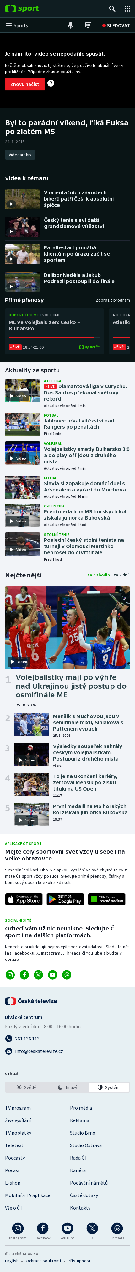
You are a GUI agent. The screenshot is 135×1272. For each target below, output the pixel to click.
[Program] (88, 25)
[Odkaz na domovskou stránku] (31, 8)
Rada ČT (79, 1158)
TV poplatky (18, 1133)
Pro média (81, 1108)
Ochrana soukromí (43, 1261)
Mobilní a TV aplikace (27, 1195)
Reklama (79, 1120)
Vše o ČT (14, 1208)
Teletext (14, 1145)
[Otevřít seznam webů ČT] (127, 8)
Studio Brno (82, 1133)
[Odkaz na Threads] (67, 975)
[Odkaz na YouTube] (52, 975)
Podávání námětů (89, 1183)
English (12, 1261)
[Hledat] (112, 8)
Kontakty (80, 1208)
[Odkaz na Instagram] (10, 975)
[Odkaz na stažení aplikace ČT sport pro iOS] (24, 899)
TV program (18, 1108)
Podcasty (15, 1158)
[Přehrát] (11, 204)
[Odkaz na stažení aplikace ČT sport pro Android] (65, 899)
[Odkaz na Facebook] (24, 975)
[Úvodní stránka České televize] (31, 1001)
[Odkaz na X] (38, 975)
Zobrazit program (113, 299)
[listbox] (67, 1087)
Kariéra (78, 1170)
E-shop (12, 1183)
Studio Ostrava (86, 1145)
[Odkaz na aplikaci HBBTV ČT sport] (107, 899)
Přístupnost (79, 1261)
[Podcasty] (70, 25)
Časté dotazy (84, 1195)
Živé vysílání (18, 1120)
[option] (26, 1087)
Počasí (12, 1170)
